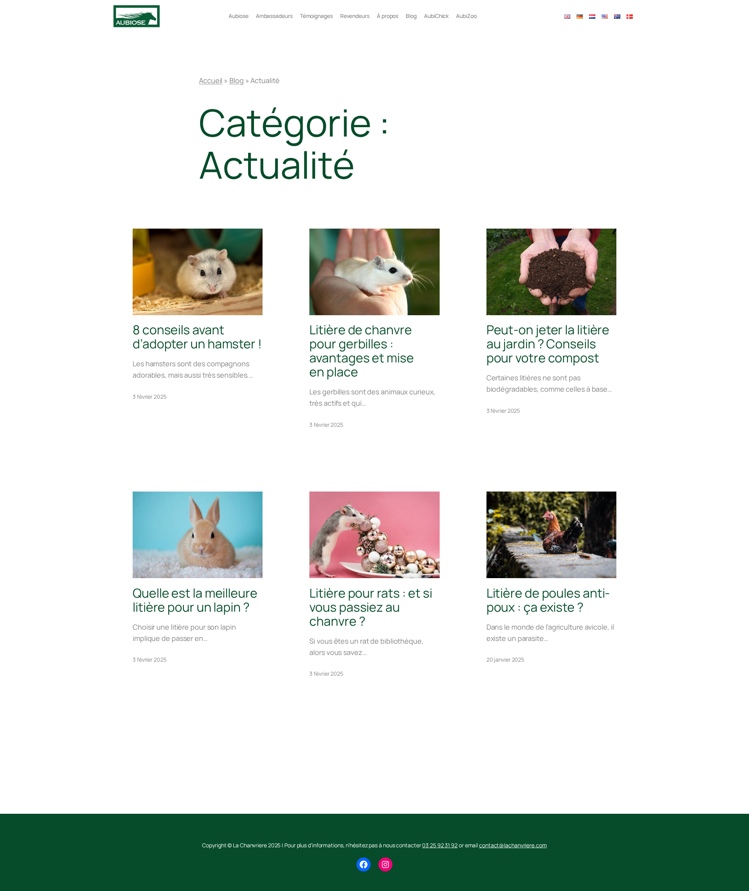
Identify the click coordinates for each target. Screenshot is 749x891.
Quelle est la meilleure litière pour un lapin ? (195, 600)
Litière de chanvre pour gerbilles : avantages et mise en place (361, 351)
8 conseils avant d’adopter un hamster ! (197, 337)
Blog (236, 80)
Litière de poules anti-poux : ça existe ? (548, 600)
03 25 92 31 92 (440, 845)
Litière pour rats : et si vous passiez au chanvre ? (370, 607)
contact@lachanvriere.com (513, 845)
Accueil (210, 80)
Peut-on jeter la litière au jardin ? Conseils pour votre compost (548, 344)
